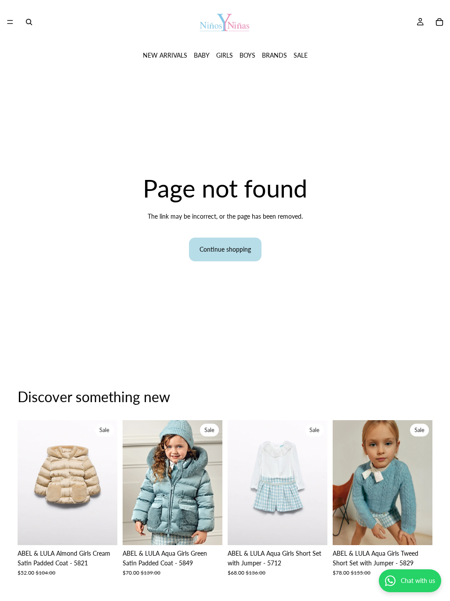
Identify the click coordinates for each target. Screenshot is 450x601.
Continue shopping (225, 249)
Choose (111, 531)
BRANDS (274, 55)
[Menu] (10, 22)
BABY (202, 55)
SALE (301, 55)
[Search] (29, 22)
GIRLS (224, 55)
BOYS (247, 55)
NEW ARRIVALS (165, 55)
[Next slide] (107, 482)
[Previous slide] (27, 482)
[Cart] (439, 22)
